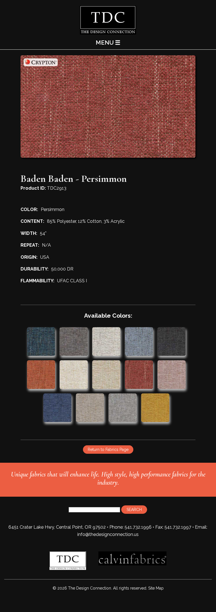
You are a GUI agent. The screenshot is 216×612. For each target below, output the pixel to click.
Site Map (156, 588)
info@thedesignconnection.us (108, 534)
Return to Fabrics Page (108, 449)
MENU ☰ (108, 42)
